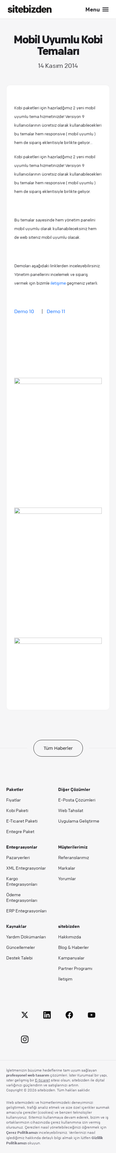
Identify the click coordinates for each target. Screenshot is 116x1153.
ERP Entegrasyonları (26, 910)
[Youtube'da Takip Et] (91, 1016)
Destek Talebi (19, 957)
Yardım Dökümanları (26, 936)
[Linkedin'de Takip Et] (47, 1016)
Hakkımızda (69, 936)
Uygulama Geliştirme (78, 820)
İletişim (65, 978)
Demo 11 (56, 311)
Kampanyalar (71, 957)
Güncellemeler (20, 947)
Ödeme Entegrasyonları (21, 897)
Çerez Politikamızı (22, 1132)
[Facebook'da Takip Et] (69, 1016)
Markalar (66, 868)
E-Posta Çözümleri (76, 799)
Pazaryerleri (18, 857)
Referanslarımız (73, 857)
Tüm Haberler (58, 748)
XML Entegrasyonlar (26, 868)
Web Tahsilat (70, 810)
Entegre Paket (20, 831)
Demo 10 (24, 311)
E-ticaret (42, 1080)
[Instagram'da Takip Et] (24, 1040)
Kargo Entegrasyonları (21, 881)
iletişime (58, 283)
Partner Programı (75, 968)
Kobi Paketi (17, 810)
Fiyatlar (13, 799)
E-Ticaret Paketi (21, 820)
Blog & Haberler (73, 947)
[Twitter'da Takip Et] (24, 1016)
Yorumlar (67, 878)
